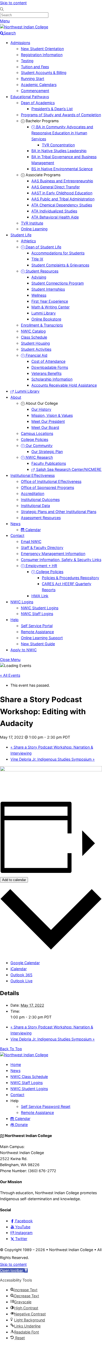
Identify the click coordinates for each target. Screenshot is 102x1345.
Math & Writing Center (50, 307)
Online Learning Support (42, 638)
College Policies (34, 439)
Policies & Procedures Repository (70, 577)
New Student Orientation (42, 48)
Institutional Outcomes (40, 499)
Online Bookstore (46, 319)
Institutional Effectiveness (32, 475)
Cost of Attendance (48, 361)
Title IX (37, 259)
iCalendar (18, 969)
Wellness (38, 295)
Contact (17, 535)
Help (14, 619)
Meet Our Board (45, 427)
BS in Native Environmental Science (62, 169)
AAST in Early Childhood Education (61, 193)
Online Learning (34, 229)
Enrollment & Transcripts (42, 325)
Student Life (20, 235)
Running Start (32, 78)
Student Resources (41, 271)
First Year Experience (49, 301)
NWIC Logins (21, 602)
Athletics (28, 241)
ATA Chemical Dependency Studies (61, 205)
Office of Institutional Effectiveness (51, 481)
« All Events (10, 675)
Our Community (39, 445)
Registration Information (42, 54)
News (15, 523)
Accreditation (32, 493)
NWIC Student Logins (39, 608)
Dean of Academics (38, 102)
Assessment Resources (41, 517)
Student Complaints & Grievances (60, 265)
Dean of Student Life (43, 247)
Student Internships (48, 289)
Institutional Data (35, 505)
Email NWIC (31, 541)
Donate (21, 1124)
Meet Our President (48, 421)
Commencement (35, 90)
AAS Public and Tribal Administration (62, 199)
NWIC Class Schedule (29, 1076)
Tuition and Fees (35, 67)
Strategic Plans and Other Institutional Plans (58, 511)
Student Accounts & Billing (43, 72)
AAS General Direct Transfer (55, 187)
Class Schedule (34, 337)
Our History (41, 409)
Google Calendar (25, 962)
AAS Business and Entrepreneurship (62, 181)
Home (15, 1064)
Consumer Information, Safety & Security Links (61, 559)
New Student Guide (38, 644)
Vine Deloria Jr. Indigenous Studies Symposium (52, 759)
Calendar (32, 529)
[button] (14, 1270)
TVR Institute (32, 223)
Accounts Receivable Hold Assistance (64, 385)
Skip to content (13, 3)
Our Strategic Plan (47, 451)
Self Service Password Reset (45, 1106)
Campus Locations (37, 433)
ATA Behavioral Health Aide (55, 217)
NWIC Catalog (33, 331)
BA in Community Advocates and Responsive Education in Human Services (62, 133)
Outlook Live (21, 981)
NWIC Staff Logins (37, 613)
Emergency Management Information (53, 553)
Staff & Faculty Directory (42, 547)
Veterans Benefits (46, 373)
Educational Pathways (29, 96)
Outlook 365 (21, 975)
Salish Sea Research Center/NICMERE (68, 469)
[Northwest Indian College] (24, 27)
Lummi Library (43, 313)
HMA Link (39, 596)
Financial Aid (36, 355)
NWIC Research (39, 457)
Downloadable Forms (49, 367)
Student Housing (35, 343)
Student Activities (36, 349)
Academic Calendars (38, 84)
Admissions (20, 42)
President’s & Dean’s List (52, 108)
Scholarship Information (51, 379)
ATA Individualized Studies (54, 211)
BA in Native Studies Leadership (59, 150)
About (15, 397)
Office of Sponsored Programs (47, 487)
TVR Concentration (58, 145)
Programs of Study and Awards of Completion (61, 115)
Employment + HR (41, 565)
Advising (38, 277)
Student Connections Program (57, 283)
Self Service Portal (37, 625)
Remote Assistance (37, 631)
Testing (27, 60)
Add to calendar (14, 880)
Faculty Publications (48, 463)
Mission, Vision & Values (52, 415)
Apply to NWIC (23, 650)
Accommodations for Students (57, 253)
